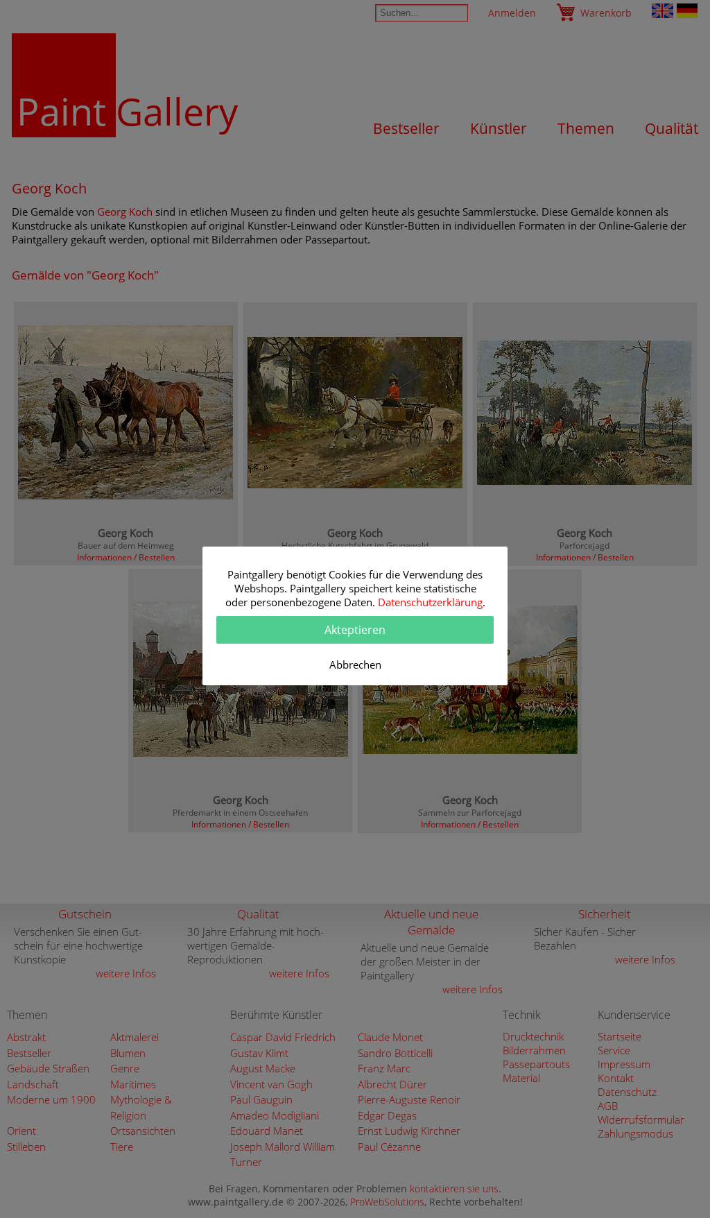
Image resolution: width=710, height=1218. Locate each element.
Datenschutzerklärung (430, 602)
